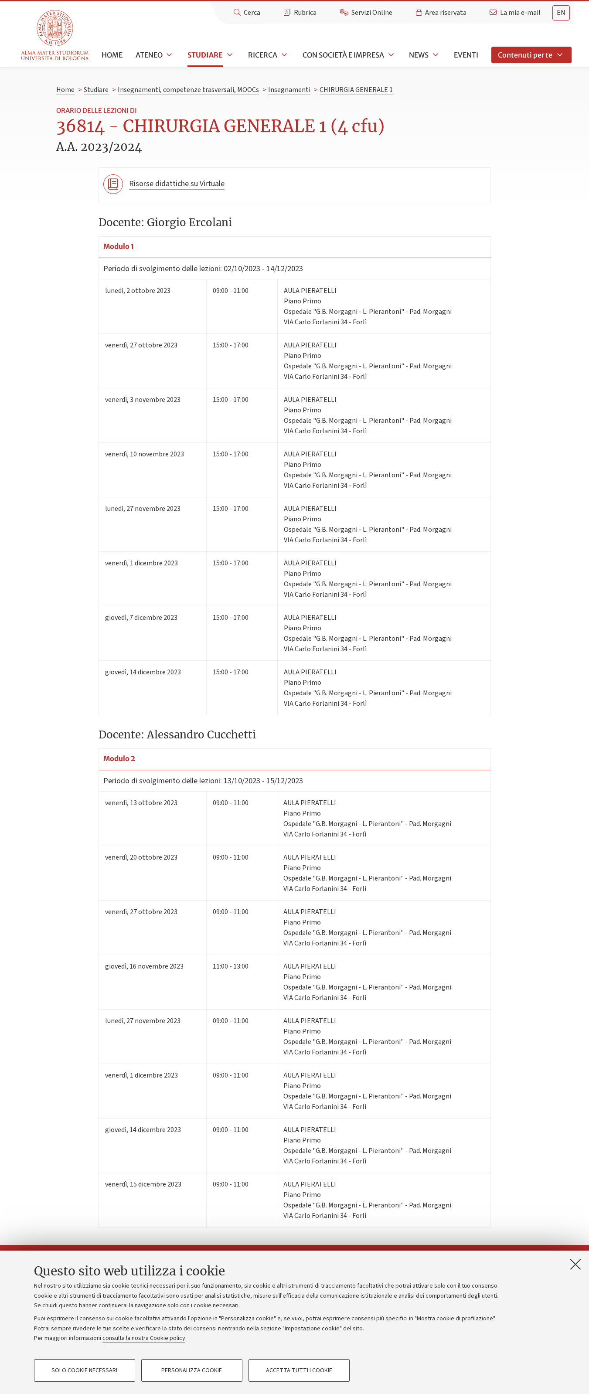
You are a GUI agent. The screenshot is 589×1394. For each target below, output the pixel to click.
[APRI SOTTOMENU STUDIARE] (229, 55)
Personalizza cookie (191, 1370)
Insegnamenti (289, 90)
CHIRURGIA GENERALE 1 (356, 90)
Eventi (466, 55)
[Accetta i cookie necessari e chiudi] (575, 1264)
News (419, 55)
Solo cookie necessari (84, 1370)
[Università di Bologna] (55, 35)
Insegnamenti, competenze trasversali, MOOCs (188, 90)
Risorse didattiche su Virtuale (177, 183)
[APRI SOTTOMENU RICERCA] (283, 55)
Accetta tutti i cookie (299, 1370)
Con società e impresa (343, 55)
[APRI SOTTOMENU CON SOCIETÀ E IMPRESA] (390, 55)
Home (112, 55)
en (561, 12)
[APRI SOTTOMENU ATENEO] (169, 55)
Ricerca (262, 55)
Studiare (205, 55)
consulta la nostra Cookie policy (143, 1338)
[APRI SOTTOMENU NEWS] (435, 55)
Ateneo (149, 55)
